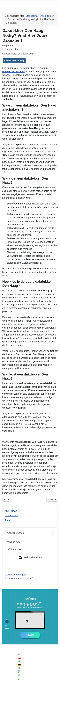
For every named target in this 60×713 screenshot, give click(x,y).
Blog (16, 49)
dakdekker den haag (14, 60)
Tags (7, 520)
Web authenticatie (32, 557)
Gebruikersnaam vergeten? (19, 578)
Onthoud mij (14, 549)
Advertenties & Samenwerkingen (30, 697)
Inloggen (30, 567)
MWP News (11, 511)
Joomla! (5, 689)
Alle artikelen (11, 515)
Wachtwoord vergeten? (17, 574)
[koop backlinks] (30, 617)
